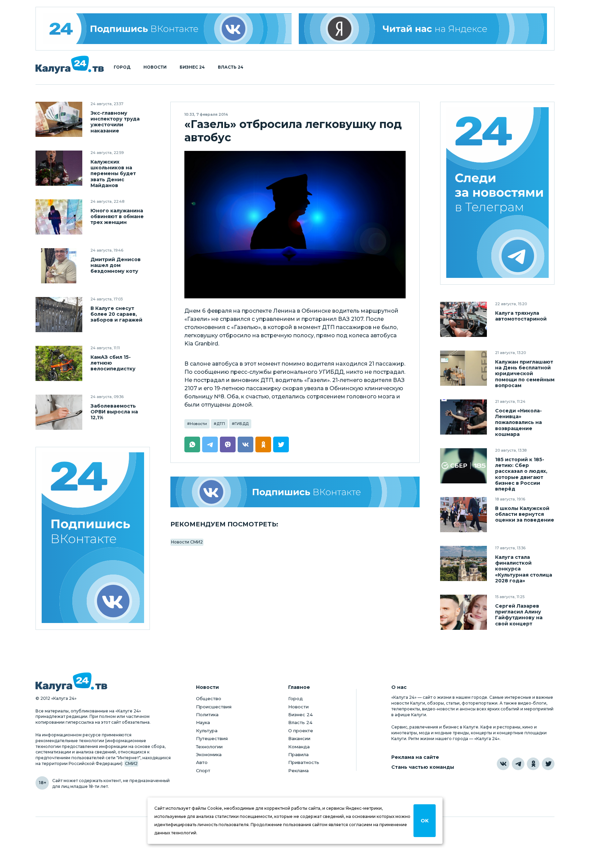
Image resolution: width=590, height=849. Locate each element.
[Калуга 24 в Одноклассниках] (533, 764)
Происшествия (213, 706)
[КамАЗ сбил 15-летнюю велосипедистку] (59, 363)
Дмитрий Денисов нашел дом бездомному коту (115, 265)
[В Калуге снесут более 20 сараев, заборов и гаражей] (59, 314)
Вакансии (299, 738)
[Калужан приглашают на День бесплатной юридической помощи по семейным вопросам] (463, 368)
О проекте (300, 730)
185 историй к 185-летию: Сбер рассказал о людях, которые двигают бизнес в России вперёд (521, 474)
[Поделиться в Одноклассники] (263, 444)
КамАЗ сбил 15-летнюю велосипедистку (113, 363)
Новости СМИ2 (187, 541)
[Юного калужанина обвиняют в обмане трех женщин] (59, 217)
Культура (206, 730)
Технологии (209, 746)
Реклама (298, 770)
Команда (299, 746)
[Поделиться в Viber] (227, 444)
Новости (155, 67)
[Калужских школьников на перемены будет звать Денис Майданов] (59, 168)
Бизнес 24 (192, 67)
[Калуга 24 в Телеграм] (497, 193)
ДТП (220, 423)
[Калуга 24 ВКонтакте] (167, 28)
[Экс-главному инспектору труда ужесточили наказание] (59, 119)
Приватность (303, 762)
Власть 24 (230, 67)
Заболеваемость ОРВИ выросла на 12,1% (114, 412)
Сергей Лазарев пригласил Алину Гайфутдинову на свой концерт (519, 614)
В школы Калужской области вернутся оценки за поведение (524, 514)
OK (425, 821)
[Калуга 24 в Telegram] (518, 764)
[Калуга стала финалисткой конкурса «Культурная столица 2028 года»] (463, 563)
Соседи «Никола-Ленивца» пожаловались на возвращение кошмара (518, 422)
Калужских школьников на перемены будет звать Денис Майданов (113, 173)
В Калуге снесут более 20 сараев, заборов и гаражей (116, 314)
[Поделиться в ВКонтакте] (245, 444)
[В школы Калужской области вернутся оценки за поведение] (463, 514)
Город (122, 67)
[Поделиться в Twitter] (281, 444)
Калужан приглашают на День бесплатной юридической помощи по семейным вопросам (524, 373)
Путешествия (212, 738)
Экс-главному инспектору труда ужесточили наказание (115, 121)
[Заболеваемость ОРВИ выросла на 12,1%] (59, 412)
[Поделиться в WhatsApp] (192, 444)
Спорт (203, 770)
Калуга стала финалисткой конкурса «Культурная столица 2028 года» (523, 568)
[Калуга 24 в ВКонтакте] (503, 764)
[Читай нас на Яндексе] (423, 28)
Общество (208, 698)
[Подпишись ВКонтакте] (295, 492)
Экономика (209, 754)
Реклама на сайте (415, 757)
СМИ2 (131, 763)
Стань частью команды (422, 767)
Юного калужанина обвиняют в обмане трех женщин (117, 216)
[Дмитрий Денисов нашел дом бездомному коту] (59, 265)
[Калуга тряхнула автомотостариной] (463, 319)
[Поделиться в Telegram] (210, 444)
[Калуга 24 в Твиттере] (548, 764)
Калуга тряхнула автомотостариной (521, 316)
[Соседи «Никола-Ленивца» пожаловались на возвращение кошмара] (463, 417)
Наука (203, 722)
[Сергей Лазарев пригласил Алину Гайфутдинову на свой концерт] (463, 612)
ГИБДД (242, 423)
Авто (202, 762)
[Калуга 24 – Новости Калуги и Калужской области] (70, 64)
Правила (298, 754)
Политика (207, 714)
